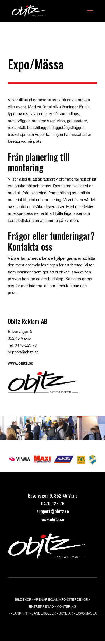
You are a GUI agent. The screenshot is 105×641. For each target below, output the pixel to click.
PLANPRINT (20, 613)
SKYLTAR (66, 613)
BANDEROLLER (44, 613)
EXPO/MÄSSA (86, 613)
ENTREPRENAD (42, 607)
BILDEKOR (23, 600)
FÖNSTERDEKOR (75, 600)
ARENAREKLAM (47, 600)
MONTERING (66, 607)
